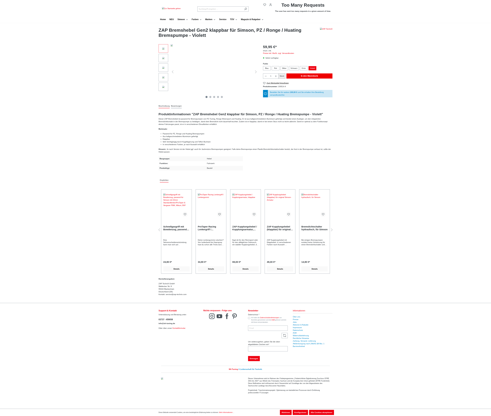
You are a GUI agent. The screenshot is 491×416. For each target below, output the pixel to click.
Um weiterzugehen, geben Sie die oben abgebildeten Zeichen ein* (264, 343)
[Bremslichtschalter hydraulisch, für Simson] (314, 206)
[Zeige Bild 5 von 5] (222, 97)
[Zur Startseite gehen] (171, 8)
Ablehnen (286, 412)
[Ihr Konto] (271, 4)
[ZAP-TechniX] (326, 33)
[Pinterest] (234, 316)
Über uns (296, 317)
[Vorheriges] (173, 72)
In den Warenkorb (309, 76)
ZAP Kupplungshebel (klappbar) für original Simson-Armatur (279, 228)
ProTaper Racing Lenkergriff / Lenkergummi (207, 228)
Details (177, 269)
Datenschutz (298, 330)
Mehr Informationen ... (226, 412)
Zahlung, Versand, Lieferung (304, 341)
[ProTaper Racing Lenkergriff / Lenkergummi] (211, 206)
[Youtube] (219, 316)
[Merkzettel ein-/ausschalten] (185, 214)
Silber (284, 68)
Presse (295, 319)
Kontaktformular (178, 328)
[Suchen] (246, 9)
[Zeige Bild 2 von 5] (210, 97)
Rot (275, 68)
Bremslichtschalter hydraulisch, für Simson (314, 228)
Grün (304, 68)
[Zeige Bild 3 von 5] (214, 97)
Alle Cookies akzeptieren (321, 412)
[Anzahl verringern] (265, 76)
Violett (312, 68)
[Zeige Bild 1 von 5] (206, 97)
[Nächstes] (256, 72)
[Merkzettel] (265, 4)
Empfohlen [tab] (164, 180)
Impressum (297, 327)
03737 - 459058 (166, 319)
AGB (273, 320)
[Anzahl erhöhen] (276, 76)
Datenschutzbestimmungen (269, 318)
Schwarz (294, 68)
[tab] (164, 106)
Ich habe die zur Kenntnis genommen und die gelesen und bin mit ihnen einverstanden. (268, 320)
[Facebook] (227, 316)
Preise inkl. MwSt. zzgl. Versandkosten (278, 53)
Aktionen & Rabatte (300, 325)
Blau (267, 68)
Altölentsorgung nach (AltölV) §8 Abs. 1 (308, 344)
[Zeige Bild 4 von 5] (218, 97)
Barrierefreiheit (299, 346)
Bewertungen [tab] (176, 106)
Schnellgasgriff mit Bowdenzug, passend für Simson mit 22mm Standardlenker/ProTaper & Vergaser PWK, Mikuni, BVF (175, 228)
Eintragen (254, 359)
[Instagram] (212, 316)
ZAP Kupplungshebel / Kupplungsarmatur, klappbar (244, 228)
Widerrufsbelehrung (301, 336)
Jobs (295, 322)
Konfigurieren (300, 412)
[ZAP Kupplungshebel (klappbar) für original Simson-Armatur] (280, 206)
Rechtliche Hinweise (301, 338)
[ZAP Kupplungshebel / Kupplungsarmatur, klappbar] (245, 206)
